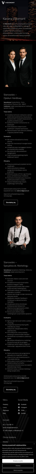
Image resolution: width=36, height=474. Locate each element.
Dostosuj (18, 465)
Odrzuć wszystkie (18, 470)
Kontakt (6, 420)
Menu (5, 399)
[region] (18, 458)
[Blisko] (34, 444)
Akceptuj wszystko (18, 461)
